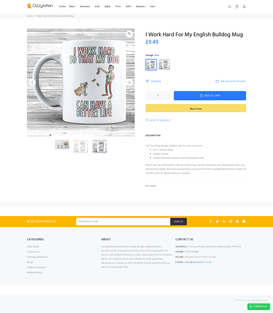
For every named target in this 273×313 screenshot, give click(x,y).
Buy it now (196, 109)
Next (129, 82)
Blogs (30, 262)
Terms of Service (36, 267)
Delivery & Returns (37, 257)
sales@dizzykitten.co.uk (198, 262)
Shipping (156, 81)
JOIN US (178, 222)
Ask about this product (233, 81)
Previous (32, 82)
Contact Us (33, 252)
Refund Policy (35, 273)
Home (30, 16)
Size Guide (33, 247)
